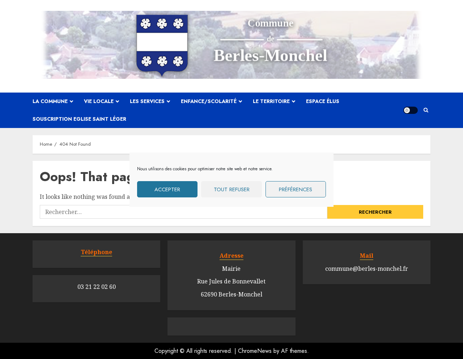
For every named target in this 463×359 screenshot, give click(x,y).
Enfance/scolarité (209, 101)
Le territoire (271, 101)
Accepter (167, 189)
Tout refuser (232, 189)
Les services (147, 101)
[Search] (425, 110)
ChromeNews (255, 351)
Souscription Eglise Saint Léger (79, 119)
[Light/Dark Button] (410, 110)
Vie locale (99, 101)
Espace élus (322, 101)
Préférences (295, 189)
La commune (50, 101)
